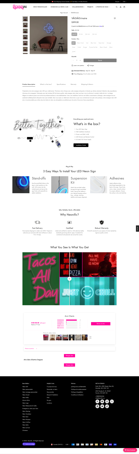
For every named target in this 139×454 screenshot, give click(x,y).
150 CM (94, 34)
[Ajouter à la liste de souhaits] (115, 18)
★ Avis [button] (137, 228)
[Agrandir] (64, 19)
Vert (87, 43)
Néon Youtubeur (26, 414)
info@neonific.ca (100, 398)
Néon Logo (25, 403)
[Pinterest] (97, 401)
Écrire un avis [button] (101, 324)
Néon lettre (25, 425)
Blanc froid (80, 43)
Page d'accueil (64, 13)
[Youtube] (102, 406)
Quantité (74, 56)
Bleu (74, 43)
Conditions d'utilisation (77, 395)
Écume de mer (93, 47)
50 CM (74, 34)
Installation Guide (81, 145)
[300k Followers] (102, 401)
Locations (49, 403)
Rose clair (102, 43)
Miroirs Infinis (26, 400)
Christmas (25, 430)
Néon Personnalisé (40, 7)
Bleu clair (94, 43)
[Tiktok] (107, 406)
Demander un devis (52, 389)
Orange (109, 43)
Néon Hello (25, 397)
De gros (49, 400)
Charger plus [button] (69, 356)
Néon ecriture (26, 428)
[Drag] (69, 278)
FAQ (48, 397)
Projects (90, 7)
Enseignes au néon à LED (59, 7)
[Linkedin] (97, 406)
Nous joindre (50, 392)
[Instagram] (107, 401)
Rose (74, 47)
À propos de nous (102, 7)
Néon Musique (26, 419)
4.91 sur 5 (42, 323)
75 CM (81, 34)
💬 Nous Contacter (130, 450)
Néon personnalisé (27, 389)
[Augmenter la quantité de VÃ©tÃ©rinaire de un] (80, 60)
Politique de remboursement (78, 389)
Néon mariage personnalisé (29, 392)
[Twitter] (112, 401)
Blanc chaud (104, 47)
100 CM (87, 34)
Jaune (74, 52)
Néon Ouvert (25, 395)
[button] (124, 7)
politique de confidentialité (78, 387)
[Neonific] (19, 7)
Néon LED (25, 387)
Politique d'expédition (77, 392)
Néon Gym (25, 417)
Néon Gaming (26, 411)
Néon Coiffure (26, 422)
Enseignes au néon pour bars (30, 408)
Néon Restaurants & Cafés (29, 406)
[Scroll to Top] (136, 445)
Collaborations (77, 7)
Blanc (111, 47)
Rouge (85, 47)
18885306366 (100, 396)
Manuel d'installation (52, 395)
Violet (80, 47)
